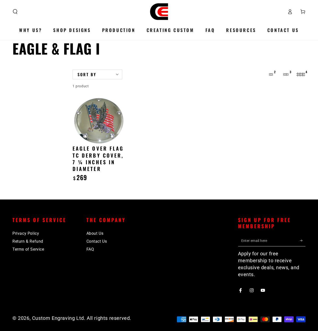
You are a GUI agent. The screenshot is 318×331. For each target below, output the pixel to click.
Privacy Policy (25, 233)
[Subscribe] (303, 240)
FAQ (90, 249)
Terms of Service (28, 249)
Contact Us (96, 241)
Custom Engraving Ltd (58, 318)
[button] (15, 11)
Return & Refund (27, 241)
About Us (95, 233)
